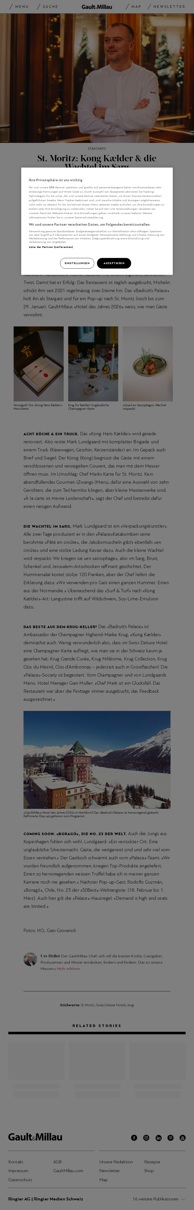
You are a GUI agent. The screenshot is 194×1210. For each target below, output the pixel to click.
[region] (97, 221)
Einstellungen (77, 263)
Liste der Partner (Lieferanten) (51, 246)
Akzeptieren (114, 263)
